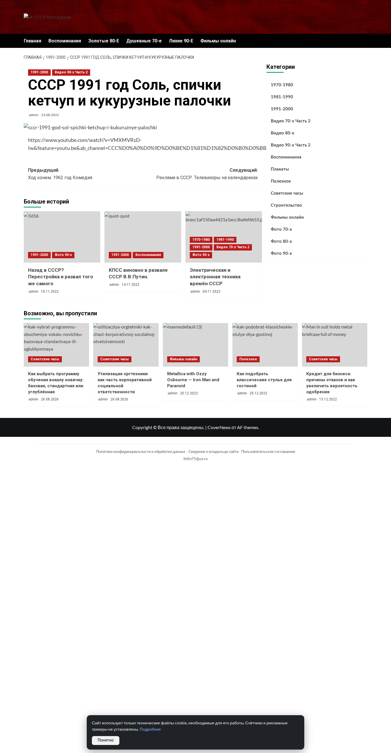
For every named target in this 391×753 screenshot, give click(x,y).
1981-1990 (225, 240)
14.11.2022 (130, 285)
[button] (363, 41)
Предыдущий (60, 173)
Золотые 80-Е (103, 41)
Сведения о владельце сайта (213, 451)
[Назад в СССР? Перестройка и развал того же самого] (62, 236)
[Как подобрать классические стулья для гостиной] (265, 345)
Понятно (106, 740)
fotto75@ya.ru (195, 458)
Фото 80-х (281, 241)
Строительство (286, 205)
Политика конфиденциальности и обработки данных (140, 451)
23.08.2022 (50, 115)
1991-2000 (39, 72)
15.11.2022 (50, 292)
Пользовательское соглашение (268, 451)
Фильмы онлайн (218, 41)
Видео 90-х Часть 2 (71, 72)
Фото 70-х (281, 229)
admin (33, 115)
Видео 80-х (282, 133)
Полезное (281, 181)
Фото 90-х (63, 255)
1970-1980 (201, 240)
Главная (32, 41)
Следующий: (207, 173)
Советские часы (287, 193)
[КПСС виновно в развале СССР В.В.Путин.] (142, 236)
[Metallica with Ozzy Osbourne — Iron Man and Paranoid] (195, 345)
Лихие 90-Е (181, 41)
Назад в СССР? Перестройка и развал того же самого (60, 277)
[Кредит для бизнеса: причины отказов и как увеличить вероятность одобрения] (334, 345)
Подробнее (150, 729)
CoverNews (219, 427)
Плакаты (280, 169)
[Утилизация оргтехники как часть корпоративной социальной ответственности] (126, 345)
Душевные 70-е (144, 41)
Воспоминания (64, 41)
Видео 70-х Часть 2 (232, 247)
